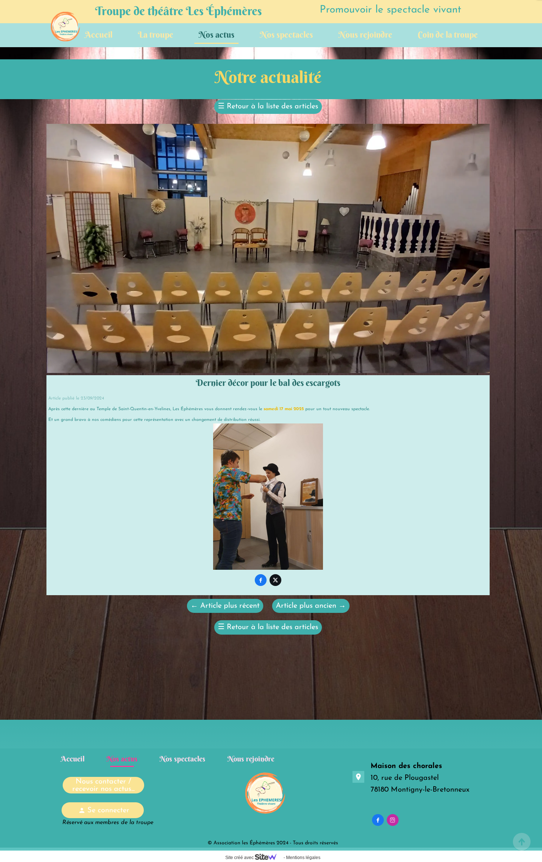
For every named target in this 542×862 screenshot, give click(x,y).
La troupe (155, 34)
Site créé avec (240, 857)
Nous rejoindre (365, 34)
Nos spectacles (286, 34)
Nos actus (216, 34)
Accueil (98, 34)
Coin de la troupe (448, 34)
